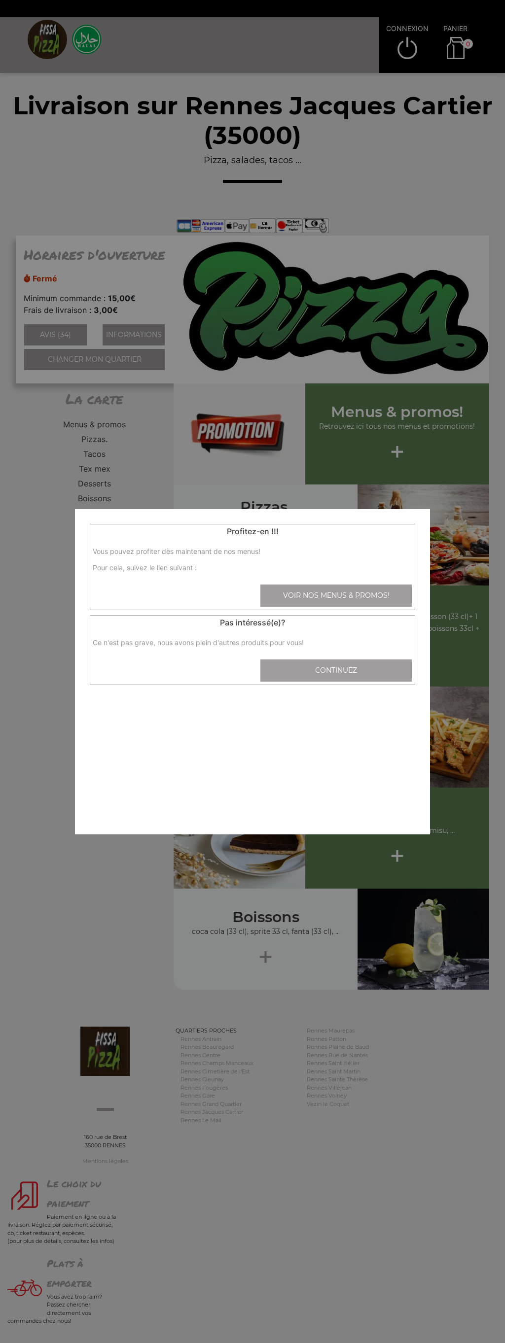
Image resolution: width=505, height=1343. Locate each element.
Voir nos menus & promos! (336, 595)
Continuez (336, 670)
